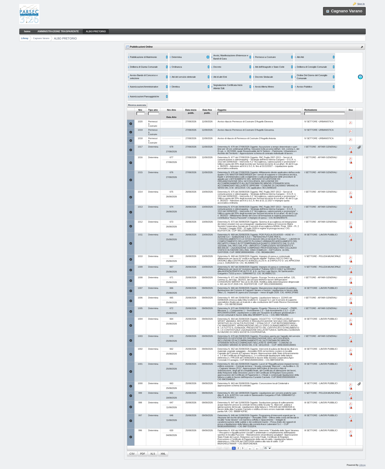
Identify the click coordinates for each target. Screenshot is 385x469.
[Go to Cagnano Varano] (29, 14)
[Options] (362, 47)
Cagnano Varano (41, 38)
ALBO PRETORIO (65, 38)
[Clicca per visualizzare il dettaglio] (130, 123)
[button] (132, 454)
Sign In (361, 4)
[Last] (257, 448)
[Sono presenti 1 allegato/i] (359, 147)
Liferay (24, 38)
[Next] (250, 448)
